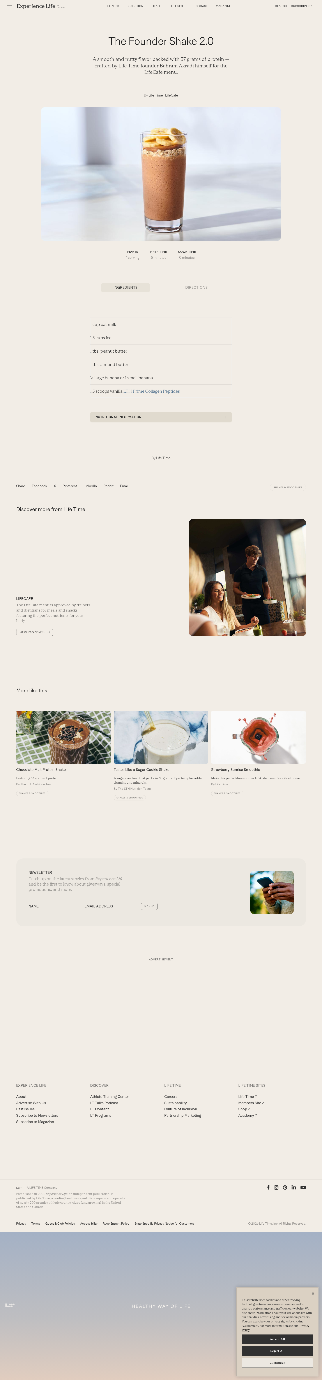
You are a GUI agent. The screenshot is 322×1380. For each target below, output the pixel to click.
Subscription (302, 6)
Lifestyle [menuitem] (178, 6)
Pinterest (70, 486)
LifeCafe (171, 95)
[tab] (125, 287)
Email (124, 486)
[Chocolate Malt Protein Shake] (63, 748)
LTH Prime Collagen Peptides (151, 391)
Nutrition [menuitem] (135, 6)
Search (281, 6)
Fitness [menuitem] (113, 6)
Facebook (39, 486)
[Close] (313, 1293)
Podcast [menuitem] (201, 6)
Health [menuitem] (157, 6)
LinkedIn (90, 486)
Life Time (156, 95)
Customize (277, 1362)
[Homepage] (41, 6)
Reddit (108, 486)
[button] (9, 6)
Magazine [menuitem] (223, 6)
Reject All (277, 1351)
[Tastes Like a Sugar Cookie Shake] (161, 751)
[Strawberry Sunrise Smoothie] (258, 748)
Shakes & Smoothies (288, 487)
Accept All (277, 1339)
